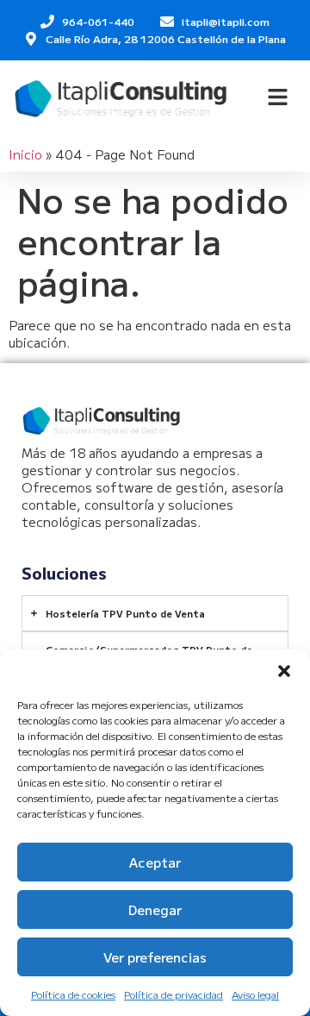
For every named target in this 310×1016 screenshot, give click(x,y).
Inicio (25, 154)
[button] (284, 671)
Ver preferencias (155, 957)
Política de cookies (73, 994)
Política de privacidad (173, 994)
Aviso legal (255, 994)
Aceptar (155, 862)
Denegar (155, 909)
